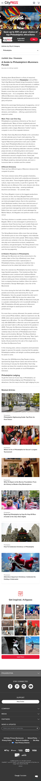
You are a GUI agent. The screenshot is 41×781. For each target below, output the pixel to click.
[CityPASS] (12, 3)
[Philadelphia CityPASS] (7, 39)
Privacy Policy (7, 740)
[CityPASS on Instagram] (24, 686)
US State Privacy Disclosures (14, 738)
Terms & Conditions (22, 740)
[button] (20, 673)
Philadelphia (18, 58)
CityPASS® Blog (7, 58)
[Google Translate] (20, 776)
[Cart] (38, 3)
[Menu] (2, 3)
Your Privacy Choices (22, 743)
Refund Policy (32, 738)
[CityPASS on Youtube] (31, 686)
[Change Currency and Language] (34, 3)
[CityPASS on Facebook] (10, 686)
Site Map (36, 740)
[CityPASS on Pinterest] (17, 686)
